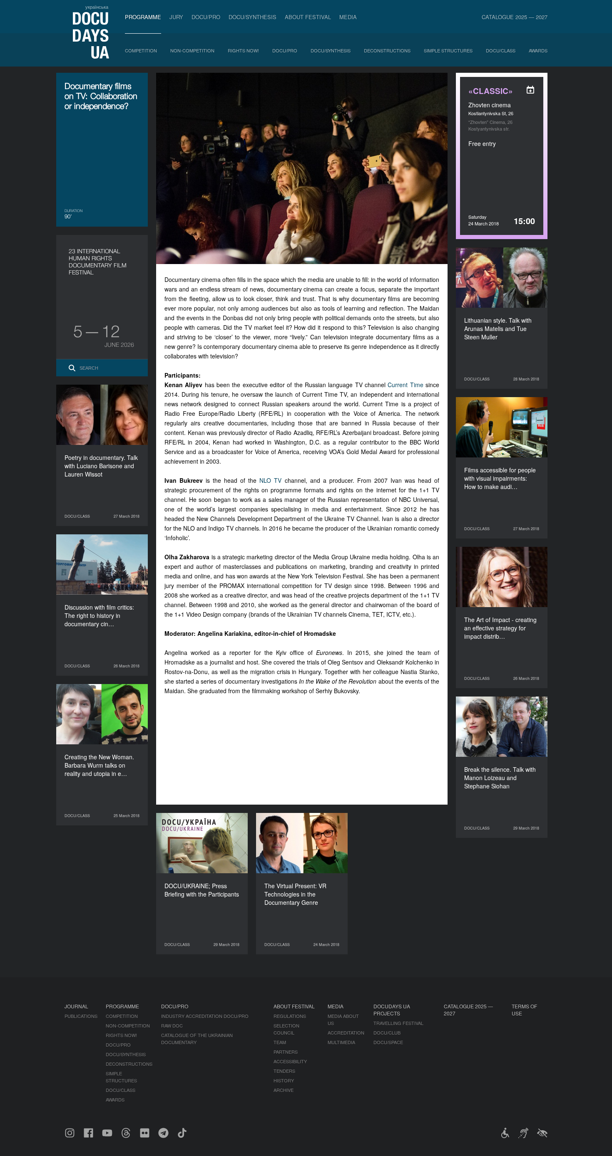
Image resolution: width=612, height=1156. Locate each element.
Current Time (405, 384)
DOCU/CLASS (500, 50)
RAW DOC (172, 1025)
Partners (286, 1051)
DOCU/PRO (206, 17)
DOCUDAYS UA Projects (391, 1010)
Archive (284, 1090)
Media (348, 17)
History (284, 1080)
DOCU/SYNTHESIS (252, 17)
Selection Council (286, 1029)
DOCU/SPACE (388, 1042)
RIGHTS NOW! (243, 50)
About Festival (308, 17)
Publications (81, 1016)
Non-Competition (192, 50)
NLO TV (270, 480)
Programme (143, 17)
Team (280, 1042)
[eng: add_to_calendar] (530, 90)
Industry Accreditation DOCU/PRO (205, 1016)
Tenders (284, 1070)
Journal (76, 1006)
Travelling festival (398, 1023)
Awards (538, 50)
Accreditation (346, 1032)
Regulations (290, 1016)
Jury (176, 17)
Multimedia (341, 1042)
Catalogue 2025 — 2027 (514, 17)
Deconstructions (387, 50)
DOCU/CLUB (387, 1032)
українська (96, 6)
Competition (141, 50)
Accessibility (290, 1061)
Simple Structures (448, 50)
